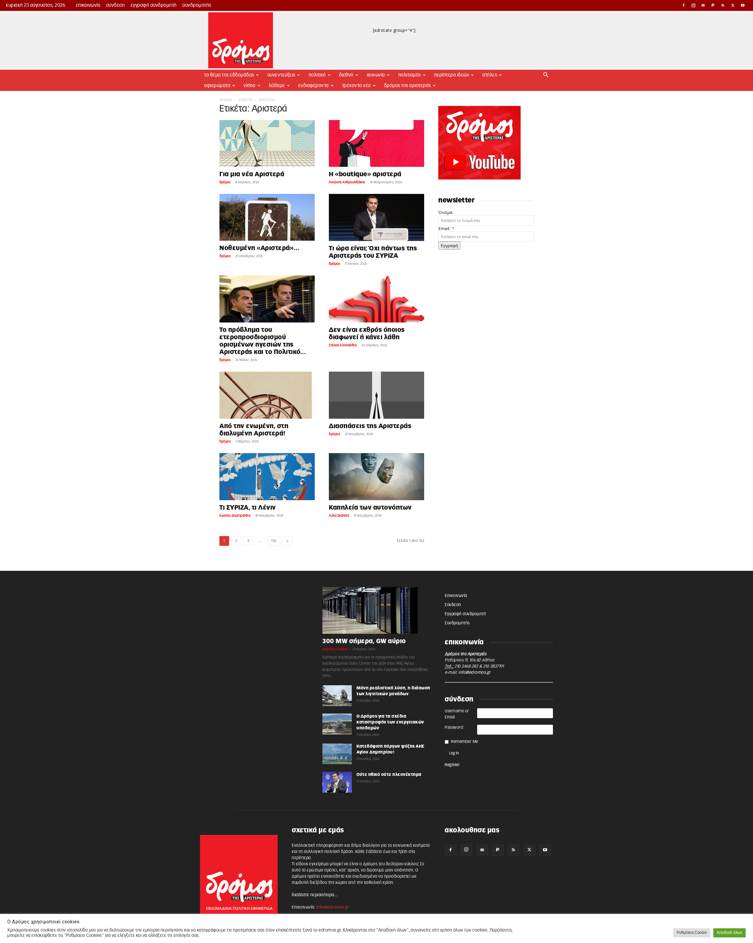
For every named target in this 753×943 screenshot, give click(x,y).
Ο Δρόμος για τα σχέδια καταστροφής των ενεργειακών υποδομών (390, 722)
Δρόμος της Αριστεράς (407, 85)
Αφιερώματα (217, 85)
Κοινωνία (376, 75)
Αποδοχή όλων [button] (729, 933)
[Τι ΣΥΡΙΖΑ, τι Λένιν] (267, 476)
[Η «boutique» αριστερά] (376, 143)
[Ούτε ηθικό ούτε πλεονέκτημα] (337, 782)
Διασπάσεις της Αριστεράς (370, 426)
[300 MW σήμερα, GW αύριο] (376, 610)
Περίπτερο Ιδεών (451, 75)
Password (454, 728)
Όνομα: (445, 212)
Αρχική (225, 100)
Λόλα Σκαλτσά (339, 515)
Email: (446, 228)
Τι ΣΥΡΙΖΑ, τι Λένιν (247, 508)
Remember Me (464, 742)
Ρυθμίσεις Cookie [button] (692, 933)
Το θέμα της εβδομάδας (229, 75)
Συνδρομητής (196, 5)
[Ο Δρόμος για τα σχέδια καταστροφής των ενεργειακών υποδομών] (337, 724)
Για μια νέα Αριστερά (251, 174)
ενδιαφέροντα (313, 85)
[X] (733, 5)
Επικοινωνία (88, 5)
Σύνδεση (115, 5)
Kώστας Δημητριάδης (235, 515)
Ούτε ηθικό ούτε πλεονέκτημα (389, 775)
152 (273, 541)
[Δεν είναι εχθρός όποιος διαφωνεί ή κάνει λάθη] (376, 298)
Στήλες (489, 75)
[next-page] (287, 541)
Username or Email (457, 714)
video (250, 85)
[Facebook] (683, 5)
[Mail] (703, 5)
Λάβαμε (277, 85)
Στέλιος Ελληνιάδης (343, 345)
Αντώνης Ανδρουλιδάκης (347, 182)
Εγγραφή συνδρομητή (154, 5)
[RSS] (723, 5)
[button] (546, 75)
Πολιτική (317, 75)
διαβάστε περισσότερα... (314, 895)
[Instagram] (693, 5)
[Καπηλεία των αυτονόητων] (376, 476)
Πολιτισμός (409, 75)
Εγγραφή (449, 245)
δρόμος (225, 182)
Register (452, 765)
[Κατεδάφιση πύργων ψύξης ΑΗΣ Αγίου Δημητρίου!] (337, 754)
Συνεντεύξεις (281, 75)
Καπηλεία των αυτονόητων (370, 508)
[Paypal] (713, 5)
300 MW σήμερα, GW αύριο (364, 641)
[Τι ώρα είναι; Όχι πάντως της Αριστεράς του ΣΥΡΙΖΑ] (376, 217)
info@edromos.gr (474, 673)
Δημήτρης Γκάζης (335, 649)
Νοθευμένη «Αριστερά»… (259, 248)
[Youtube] (742, 5)
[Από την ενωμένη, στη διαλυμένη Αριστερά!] (267, 395)
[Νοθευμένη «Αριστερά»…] (267, 217)
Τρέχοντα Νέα (356, 85)
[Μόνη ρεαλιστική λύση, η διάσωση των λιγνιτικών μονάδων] (337, 695)
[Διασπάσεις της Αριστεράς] (376, 395)
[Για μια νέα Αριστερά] (267, 143)
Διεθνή (346, 75)
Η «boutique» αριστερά (365, 174)
